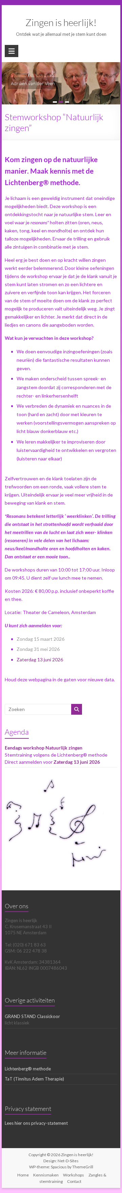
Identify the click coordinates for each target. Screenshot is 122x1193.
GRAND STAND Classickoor (32, 1016)
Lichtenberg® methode (28, 1068)
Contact (74, 1181)
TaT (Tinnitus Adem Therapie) (34, 1079)
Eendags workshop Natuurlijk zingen (43, 748)
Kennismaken (46, 1174)
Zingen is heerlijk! (61, 22)
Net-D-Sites (68, 1160)
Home (23, 1174)
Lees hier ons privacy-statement (36, 1123)
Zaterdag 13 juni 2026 (40, 659)
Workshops (73, 1174)
